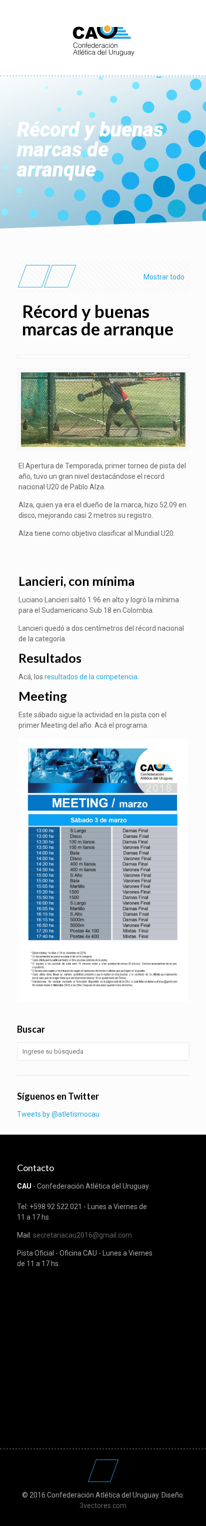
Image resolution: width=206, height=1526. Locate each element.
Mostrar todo (164, 277)
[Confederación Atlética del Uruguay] (103, 40)
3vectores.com (103, 1506)
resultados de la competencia (91, 677)
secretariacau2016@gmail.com (82, 1235)
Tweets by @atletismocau (58, 1114)
